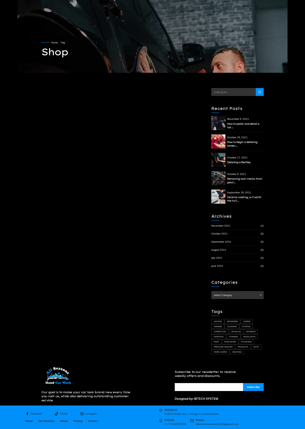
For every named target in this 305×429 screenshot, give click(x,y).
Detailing (236, 331)
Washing (237, 352)
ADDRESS (170, 410)
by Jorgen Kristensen (88, 192)
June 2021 (217, 265)
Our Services (46, 420)
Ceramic (218, 326)
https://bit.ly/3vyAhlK (121, 144)
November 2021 (220, 225)
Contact (93, 420)
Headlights (249, 336)
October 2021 (219, 233)
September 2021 (221, 241)
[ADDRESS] (161, 410)
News (76, 177)
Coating (246, 326)
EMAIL (200, 420)
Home (54, 42)
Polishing (246, 341)
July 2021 (216, 257)
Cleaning (232, 326)
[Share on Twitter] (50, 216)
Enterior (250, 331)
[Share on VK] (62, 216)
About (64, 420)
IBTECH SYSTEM (206, 399)
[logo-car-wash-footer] (59, 376)
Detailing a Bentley (239, 162)
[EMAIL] (192, 421)
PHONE (169, 420)
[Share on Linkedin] (56, 216)
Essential (219, 336)
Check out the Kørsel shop (121, 131)
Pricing (78, 420)
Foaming (233, 336)
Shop (256, 347)
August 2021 (218, 249)
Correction (220, 331)
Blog (67, 177)
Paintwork (230, 341)
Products (243, 347)
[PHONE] (161, 421)
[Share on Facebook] (43, 216)
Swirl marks (220, 352)
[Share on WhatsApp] (69, 216)
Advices (58, 177)
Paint (216, 341)
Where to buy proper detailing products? (93, 184)
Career (246, 321)
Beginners (232, 321)
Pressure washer (223, 347)
